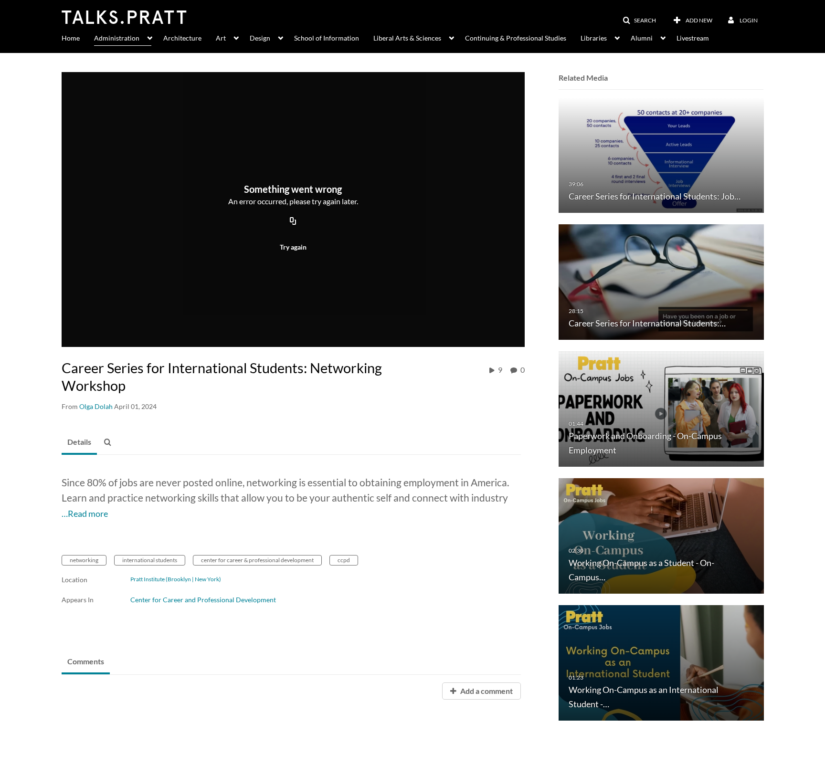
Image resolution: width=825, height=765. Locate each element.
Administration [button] (116, 38)
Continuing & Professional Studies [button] (515, 38)
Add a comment (486, 690)
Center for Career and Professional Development (203, 600)
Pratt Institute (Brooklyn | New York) (175, 579)
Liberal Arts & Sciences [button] (407, 38)
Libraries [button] (594, 38)
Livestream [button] (693, 38)
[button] (639, 20)
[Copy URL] (293, 222)
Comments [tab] (85, 661)
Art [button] (221, 38)
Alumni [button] (642, 38)
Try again (293, 247)
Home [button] (71, 38)
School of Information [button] (326, 38)
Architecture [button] (182, 38)
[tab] (79, 442)
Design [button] (260, 38)
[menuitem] (78, 37)
